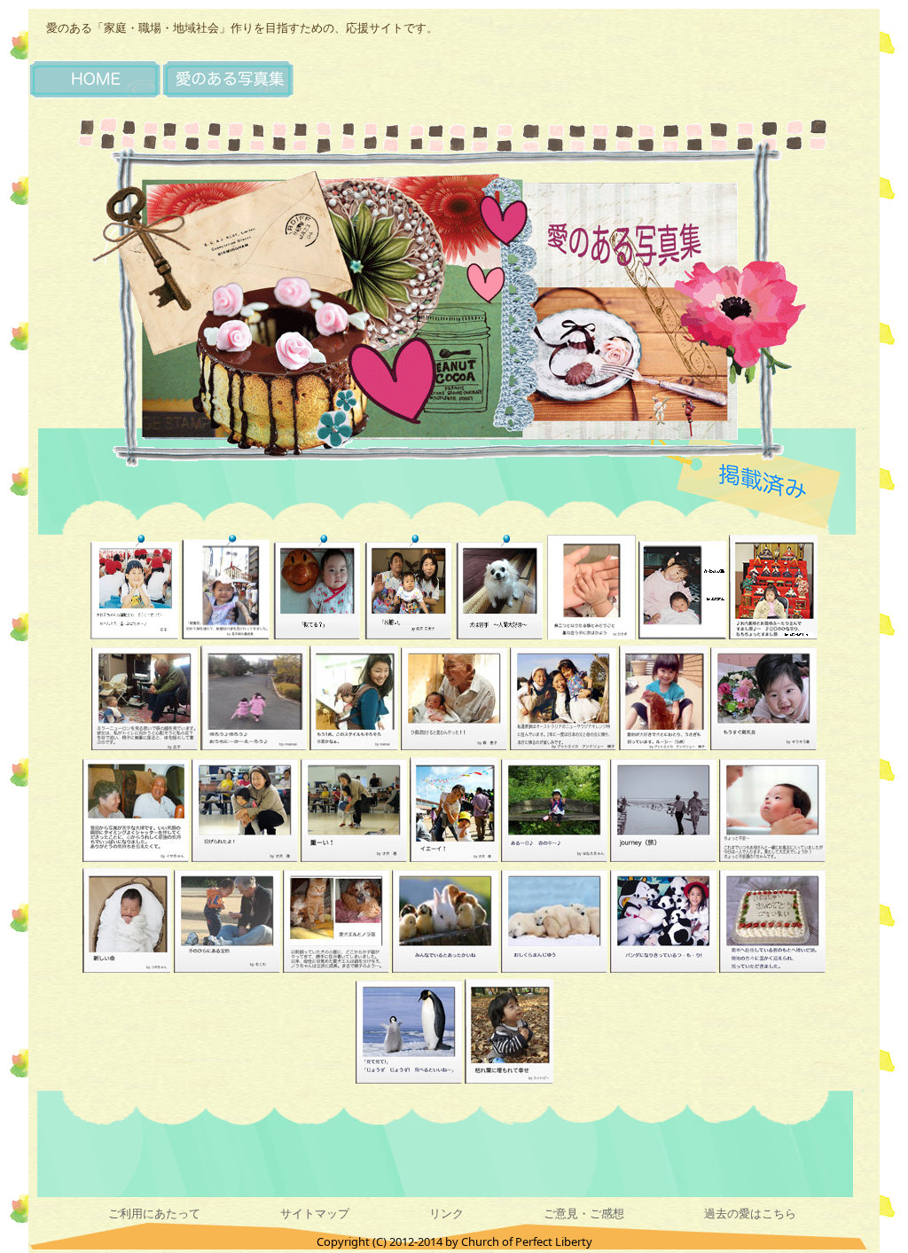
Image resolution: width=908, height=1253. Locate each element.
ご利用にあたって (154, 1213)
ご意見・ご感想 (584, 1213)
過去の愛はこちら (750, 1213)
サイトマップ (314, 1213)
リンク (446, 1213)
